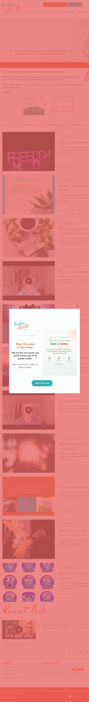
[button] (77, 306)
